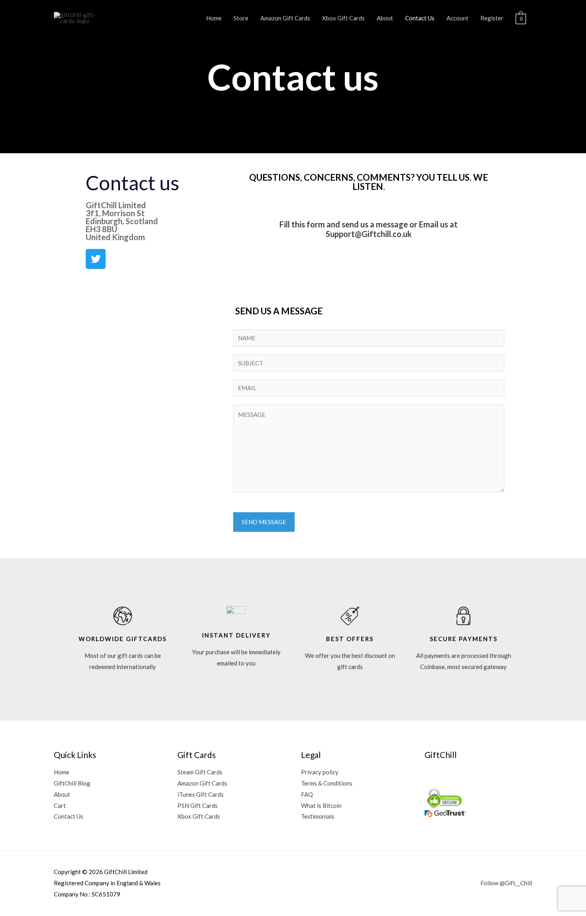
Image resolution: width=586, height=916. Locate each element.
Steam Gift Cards (199, 772)
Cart (60, 805)
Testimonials (317, 816)
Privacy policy (319, 772)
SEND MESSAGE (264, 521)
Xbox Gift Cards (343, 18)
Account (457, 18)
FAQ (307, 794)
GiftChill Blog (72, 783)
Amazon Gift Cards (285, 18)
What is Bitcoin (321, 805)
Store (241, 18)
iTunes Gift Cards (200, 794)
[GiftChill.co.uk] (81, 17)
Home (214, 18)
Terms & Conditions (326, 783)
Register (491, 18)
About (385, 18)
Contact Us (420, 18)
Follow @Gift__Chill (506, 882)
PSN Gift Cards (197, 805)
